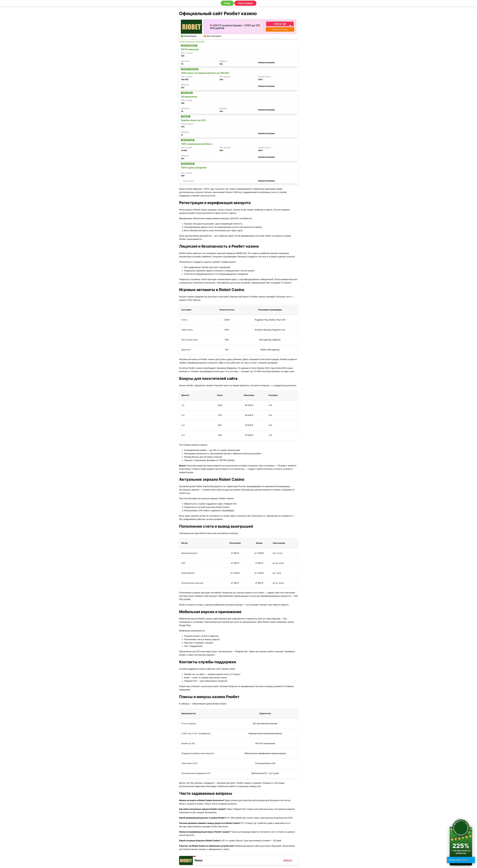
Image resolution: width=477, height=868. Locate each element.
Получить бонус (280, 29)
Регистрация (245, 3)
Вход (227, 3)
